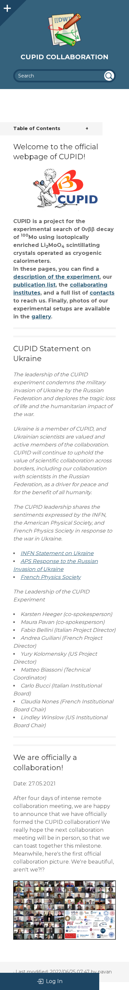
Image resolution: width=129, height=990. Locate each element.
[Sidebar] (6, 6)
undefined (109, 76)
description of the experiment (56, 277)
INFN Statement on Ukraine (57, 553)
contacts (102, 293)
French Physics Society (51, 577)
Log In (54, 981)
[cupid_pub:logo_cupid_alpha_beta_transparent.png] (64, 190)
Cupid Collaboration (64, 57)
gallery (41, 316)
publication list (34, 285)
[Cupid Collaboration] (64, 29)
